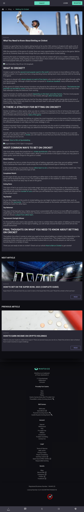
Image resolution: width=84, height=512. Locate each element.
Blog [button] (42, 470)
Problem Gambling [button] (42, 437)
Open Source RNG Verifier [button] (41, 459)
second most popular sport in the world (34, 72)
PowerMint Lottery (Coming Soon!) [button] (41, 399)
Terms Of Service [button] (42, 448)
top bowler (17, 202)
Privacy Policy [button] (42, 452)
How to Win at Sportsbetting (20, 140)
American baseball (53, 81)
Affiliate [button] (42, 432)
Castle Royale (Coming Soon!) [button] (40, 415)
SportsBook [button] (41, 411)
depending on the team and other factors (47, 94)
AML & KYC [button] (42, 450)
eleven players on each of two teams (34, 79)
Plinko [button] (42, 395)
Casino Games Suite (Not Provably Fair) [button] (42, 397)
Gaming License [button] (41, 456)
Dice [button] (42, 391)
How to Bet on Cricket (53, 246)
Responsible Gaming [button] (42, 461)
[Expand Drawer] (4, 3)
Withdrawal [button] (42, 426)
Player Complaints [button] (42, 454)
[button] (42, 3)
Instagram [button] (41, 474)
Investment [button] (42, 435)
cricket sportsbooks (40, 152)
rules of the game (34, 115)
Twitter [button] (41, 476)
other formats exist (55, 96)
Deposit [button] (42, 424)
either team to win (40, 168)
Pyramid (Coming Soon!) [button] (41, 413)
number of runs (26, 191)
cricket (28, 135)
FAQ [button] (42, 428)
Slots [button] (42, 393)
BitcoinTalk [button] (40, 472)
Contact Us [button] (42, 439)
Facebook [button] (41, 478)
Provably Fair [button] (42, 430)
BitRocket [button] (42, 409)
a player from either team (24, 215)
